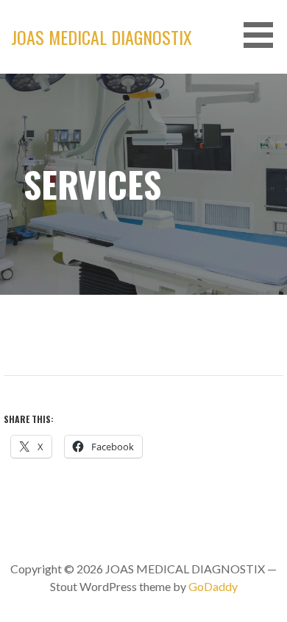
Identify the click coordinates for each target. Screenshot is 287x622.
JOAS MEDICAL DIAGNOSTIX (101, 37)
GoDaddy (213, 586)
